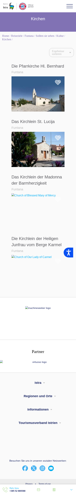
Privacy (29, 484)
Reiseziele (16, 35)
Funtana (29, 35)
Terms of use (45, 484)
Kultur (60, 35)
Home (5, 35)
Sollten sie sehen (45, 35)
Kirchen (6, 39)
